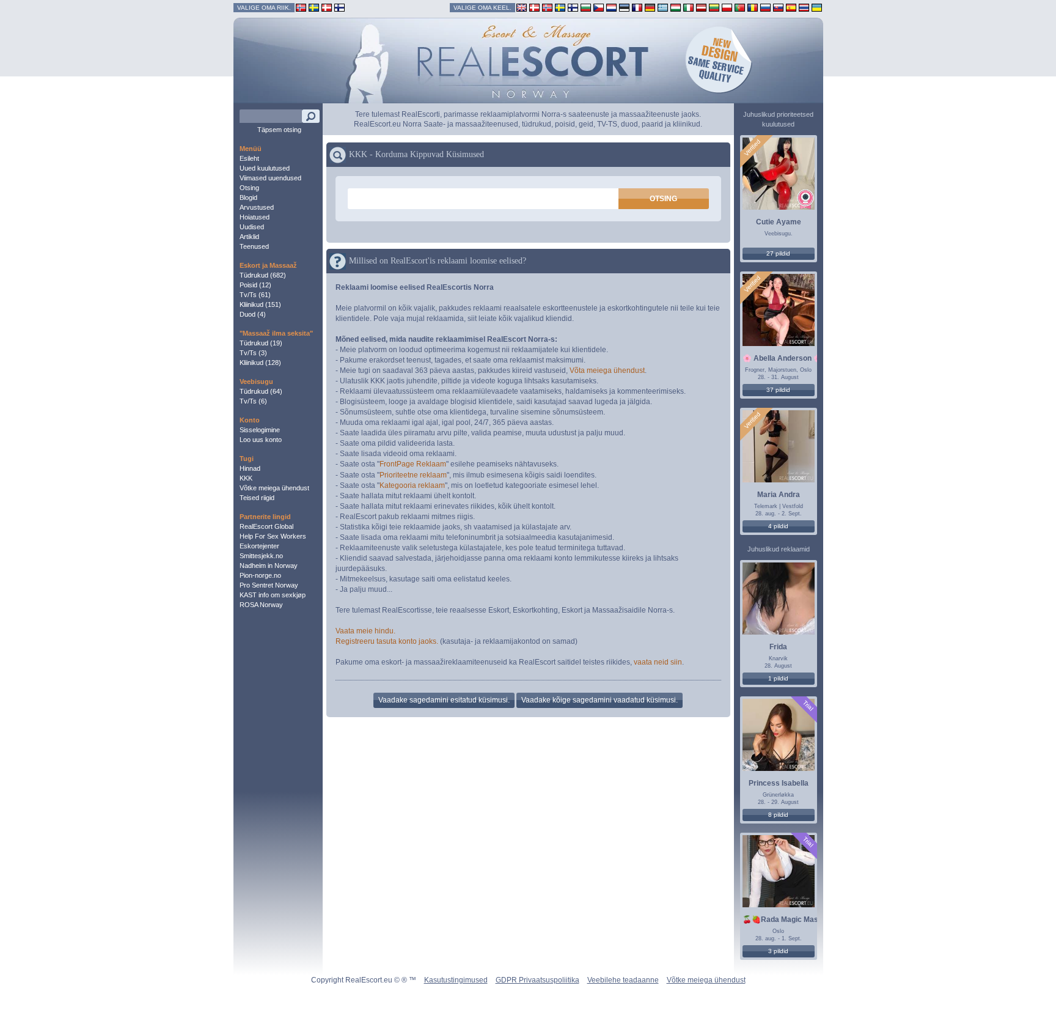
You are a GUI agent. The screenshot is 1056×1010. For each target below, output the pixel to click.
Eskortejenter (259, 546)
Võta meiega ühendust (607, 370)
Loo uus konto (261, 439)
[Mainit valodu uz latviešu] (701, 7)
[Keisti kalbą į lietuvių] (714, 7)
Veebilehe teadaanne (623, 980)
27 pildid (778, 253)
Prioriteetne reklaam (413, 475)
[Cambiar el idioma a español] (791, 7)
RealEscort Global (266, 526)
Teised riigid (257, 497)
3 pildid (778, 951)
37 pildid (778, 389)
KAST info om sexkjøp (273, 595)
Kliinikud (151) (260, 304)
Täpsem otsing (279, 129)
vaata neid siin (658, 662)
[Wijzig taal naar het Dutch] (611, 7)
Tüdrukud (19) (261, 343)
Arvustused (257, 207)
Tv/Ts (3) (253, 352)
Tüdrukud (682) (263, 275)
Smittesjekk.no (261, 555)
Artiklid (249, 236)
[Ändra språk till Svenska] (560, 7)
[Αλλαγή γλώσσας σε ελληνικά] (663, 7)
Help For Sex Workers (273, 536)
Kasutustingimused (456, 980)
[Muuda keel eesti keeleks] (624, 7)
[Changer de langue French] (637, 7)
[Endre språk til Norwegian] (547, 7)
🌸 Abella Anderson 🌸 (783, 358)
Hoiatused (255, 217)
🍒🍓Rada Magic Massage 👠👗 (799, 919)
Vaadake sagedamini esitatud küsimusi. (444, 700)
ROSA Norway (261, 604)
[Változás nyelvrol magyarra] (675, 7)
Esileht (249, 158)
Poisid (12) (255, 285)
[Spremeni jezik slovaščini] (778, 7)
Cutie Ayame (778, 222)
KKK (246, 478)
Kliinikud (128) (260, 362)
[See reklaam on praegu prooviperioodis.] (807, 705)
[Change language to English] (521, 7)
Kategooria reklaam (412, 485)
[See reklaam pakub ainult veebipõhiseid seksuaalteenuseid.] (805, 199)
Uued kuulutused (265, 168)
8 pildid (778, 814)
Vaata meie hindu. (365, 631)
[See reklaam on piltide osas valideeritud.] (752, 147)
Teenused (254, 246)
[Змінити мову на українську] (817, 7)
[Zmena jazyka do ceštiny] (598, 7)
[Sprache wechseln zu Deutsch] (650, 7)
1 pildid (778, 678)
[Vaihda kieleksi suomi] (573, 7)
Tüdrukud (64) (261, 391)
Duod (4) (253, 314)
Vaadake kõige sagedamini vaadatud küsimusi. (599, 700)
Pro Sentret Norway (269, 585)
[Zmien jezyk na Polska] (727, 7)
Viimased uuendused (270, 178)
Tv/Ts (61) (255, 294)
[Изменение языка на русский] (765, 7)
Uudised (252, 226)
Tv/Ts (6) (253, 401)
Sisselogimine (260, 429)
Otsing (249, 187)
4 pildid (778, 526)
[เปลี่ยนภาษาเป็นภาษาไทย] (804, 7)
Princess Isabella (779, 783)
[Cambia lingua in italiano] (688, 7)
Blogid (248, 197)
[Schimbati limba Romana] (752, 7)
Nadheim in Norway (269, 565)
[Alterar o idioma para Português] (740, 7)
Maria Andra (778, 494)
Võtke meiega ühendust (274, 488)
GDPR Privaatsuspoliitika (537, 980)
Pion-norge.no (260, 575)
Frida (778, 647)
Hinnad (250, 468)
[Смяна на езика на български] (586, 7)
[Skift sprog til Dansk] (534, 7)
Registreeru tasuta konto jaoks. (387, 641)
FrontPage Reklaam (413, 464)
